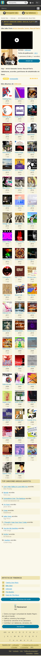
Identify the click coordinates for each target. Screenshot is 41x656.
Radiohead (7, 513)
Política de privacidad (31, 651)
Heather (7, 540)
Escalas (14, 647)
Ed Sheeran (7, 536)
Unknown (28, 50)
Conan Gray (7, 542)
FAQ (10, 651)
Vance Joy (6, 495)
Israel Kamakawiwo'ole (11, 501)
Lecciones (25, 647)
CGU (21, 651)
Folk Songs (7, 530)
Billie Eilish (9, 586)
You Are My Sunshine (10, 528)
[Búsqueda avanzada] (30, 3)
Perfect (6, 534)
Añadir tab (29, 61)
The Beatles (10, 592)
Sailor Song (7, 516)
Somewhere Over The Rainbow (14, 498)
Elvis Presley (7, 489)
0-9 (5, 632)
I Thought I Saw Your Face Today (15, 522)
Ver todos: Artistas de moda (20, 599)
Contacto (16, 651)
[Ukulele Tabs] (2, 2)
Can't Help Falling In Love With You (15, 487)
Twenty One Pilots (12, 583)
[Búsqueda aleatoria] (33, 3)
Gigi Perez (7, 519)
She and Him (7, 525)
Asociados (29, 653)
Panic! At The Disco (12, 595)
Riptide (5, 492)
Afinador (16, 645)
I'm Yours (6, 504)
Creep (5, 510)
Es (37, 2)
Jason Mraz (7, 507)
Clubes (36, 653)
